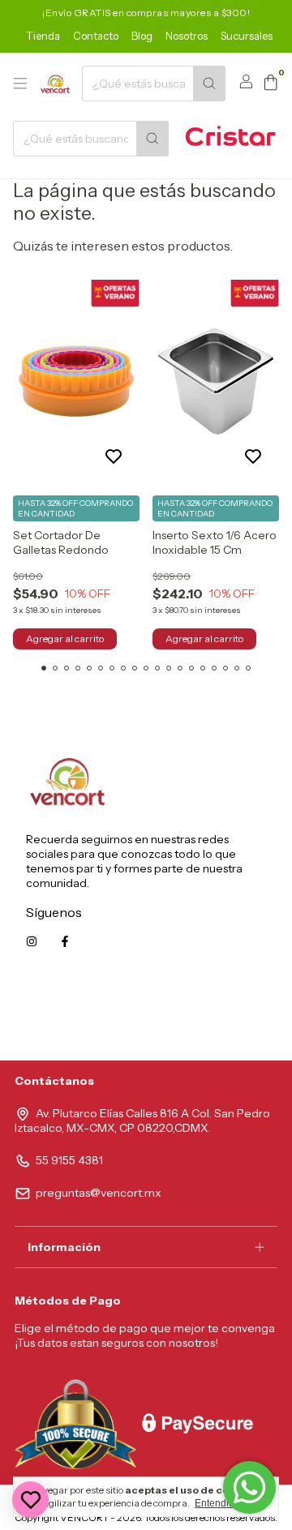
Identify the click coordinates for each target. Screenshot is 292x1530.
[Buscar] (209, 83)
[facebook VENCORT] (65, 941)
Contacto (95, 35)
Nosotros (186, 35)
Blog (141, 35)
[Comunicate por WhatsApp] (249, 1487)
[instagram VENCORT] (31, 941)
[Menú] (20, 83)
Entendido (217, 1503)
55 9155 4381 (69, 1160)
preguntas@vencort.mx (98, 1192)
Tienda (43, 35)
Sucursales (247, 35)
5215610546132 (225, 1014)
